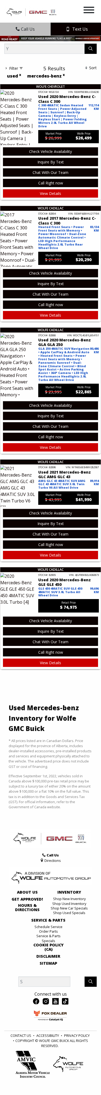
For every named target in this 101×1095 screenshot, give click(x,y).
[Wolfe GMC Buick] (32, 12)
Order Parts (48, 931)
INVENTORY (69, 892)
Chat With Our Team (50, 172)
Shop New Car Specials (69, 908)
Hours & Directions (27, 907)
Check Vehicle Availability (50, 151)
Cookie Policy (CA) (48, 947)
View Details (50, 193)
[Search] (91, 49)
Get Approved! (27, 899)
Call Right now (50, 183)
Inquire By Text (50, 162)
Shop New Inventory (69, 898)
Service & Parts (48, 920)
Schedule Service (48, 926)
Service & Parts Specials (48, 938)
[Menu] (88, 11)
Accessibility (47, 1035)
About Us (27, 892)
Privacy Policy (77, 1035)
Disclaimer (48, 956)
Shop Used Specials (69, 912)
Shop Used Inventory (69, 903)
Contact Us (21, 1035)
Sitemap (48, 963)
